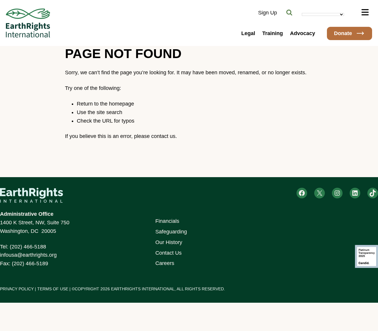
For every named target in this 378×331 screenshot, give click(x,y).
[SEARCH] (289, 12)
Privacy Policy (17, 288)
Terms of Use (52, 288)
